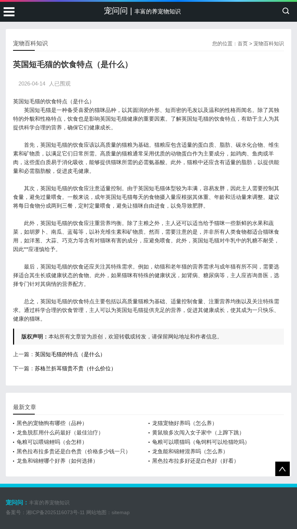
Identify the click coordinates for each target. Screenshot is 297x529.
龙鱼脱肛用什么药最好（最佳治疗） (60, 432)
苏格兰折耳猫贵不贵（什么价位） (75, 368)
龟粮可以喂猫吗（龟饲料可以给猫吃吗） (201, 442)
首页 (243, 43)
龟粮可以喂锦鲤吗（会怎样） (52, 442)
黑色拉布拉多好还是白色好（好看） (195, 461)
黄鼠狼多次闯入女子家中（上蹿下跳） (198, 432)
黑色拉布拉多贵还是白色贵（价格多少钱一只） (74, 451)
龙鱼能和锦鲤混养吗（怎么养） (190, 451)
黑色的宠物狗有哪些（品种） (52, 423)
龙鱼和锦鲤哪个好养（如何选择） (57, 461)
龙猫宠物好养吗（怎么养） (184, 423)
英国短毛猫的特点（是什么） (70, 354)
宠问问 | (142, 10)
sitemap (121, 512)
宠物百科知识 (269, 43)
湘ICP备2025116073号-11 (55, 512)
